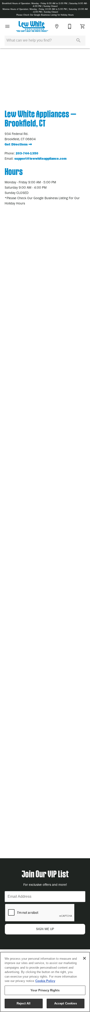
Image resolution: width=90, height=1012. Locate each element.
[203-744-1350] (69, 26)
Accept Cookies (65, 1003)
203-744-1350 (27, 153)
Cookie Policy (45, 981)
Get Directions (17, 144)
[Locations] (56, 26)
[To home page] (32, 26)
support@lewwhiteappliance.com (40, 159)
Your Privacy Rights (44, 990)
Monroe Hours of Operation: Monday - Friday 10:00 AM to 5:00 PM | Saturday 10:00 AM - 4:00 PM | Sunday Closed (45, 10)
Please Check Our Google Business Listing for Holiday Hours (45, 15)
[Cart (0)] (82, 26)
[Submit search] (78, 40)
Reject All (23, 1003)
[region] (45, 982)
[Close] (84, 958)
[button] (7, 26)
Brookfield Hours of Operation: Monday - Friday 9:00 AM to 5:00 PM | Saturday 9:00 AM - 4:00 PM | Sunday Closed (45, 4)
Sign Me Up (45, 929)
